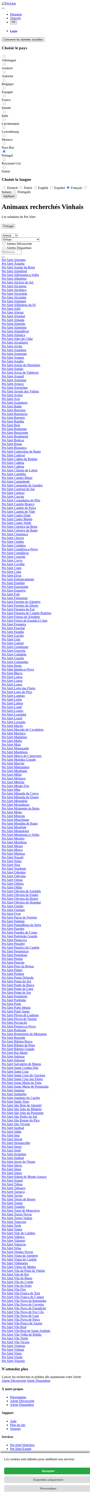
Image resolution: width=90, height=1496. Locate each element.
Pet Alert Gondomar (15, 647)
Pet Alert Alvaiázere (15, 342)
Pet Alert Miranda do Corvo (20, 793)
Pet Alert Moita (12, 812)
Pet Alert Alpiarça (13, 335)
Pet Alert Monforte (14, 827)
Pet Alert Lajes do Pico (17, 692)
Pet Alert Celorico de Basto (20, 530)
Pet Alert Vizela (12, 1357)
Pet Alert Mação (12, 726)
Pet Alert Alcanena (14, 286)
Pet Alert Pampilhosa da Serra (21, 925)
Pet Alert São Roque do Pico (21, 1120)
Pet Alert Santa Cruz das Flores (22, 1079)
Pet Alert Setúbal (13, 1158)
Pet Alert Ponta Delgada (17, 977)
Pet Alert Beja (11, 425)
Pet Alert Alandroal (14, 271)
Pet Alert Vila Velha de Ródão (21, 1334)
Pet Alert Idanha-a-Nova (18, 669)
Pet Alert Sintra (12, 1173)
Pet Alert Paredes (13, 928)
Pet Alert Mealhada (14, 771)
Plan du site (17, 1425)
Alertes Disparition (18, 248)
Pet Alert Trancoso (14, 1222)
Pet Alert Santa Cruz (15, 1071)
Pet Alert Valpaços (14, 1244)
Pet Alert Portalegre (14, 996)
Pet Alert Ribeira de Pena (18, 1045)
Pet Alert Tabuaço (13, 1188)
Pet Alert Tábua (12, 1184)
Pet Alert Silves (12, 1165)
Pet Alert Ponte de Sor (16, 992)
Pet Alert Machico (14, 733)
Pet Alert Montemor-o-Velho (20, 835)
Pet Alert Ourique (13, 910)
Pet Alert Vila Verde (15, 1338)
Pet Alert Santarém (14, 1094)
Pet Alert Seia (11, 1135)
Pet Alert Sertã (11, 1150)
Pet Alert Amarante (14, 354)
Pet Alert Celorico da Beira (19, 526)
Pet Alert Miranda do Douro (20, 797)
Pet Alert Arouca (13, 384)
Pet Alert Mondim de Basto (20, 823)
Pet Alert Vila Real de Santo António (26, 1331)
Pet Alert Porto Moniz (16, 1007)
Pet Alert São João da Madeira (22, 1109)
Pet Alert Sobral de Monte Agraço (24, 1176)
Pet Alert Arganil (13, 376)
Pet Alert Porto (11, 1004)
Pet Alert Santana (13, 1090)
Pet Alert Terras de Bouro (18, 1199)
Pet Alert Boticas (13, 440)
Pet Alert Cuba (11, 571)
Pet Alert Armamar (14, 380)
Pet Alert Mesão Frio (15, 786)
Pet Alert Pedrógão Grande (19, 936)
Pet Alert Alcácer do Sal (17, 282)
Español (59, 188)
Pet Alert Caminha (14, 474)
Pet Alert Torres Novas (17, 1214)
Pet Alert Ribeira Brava (17, 1041)
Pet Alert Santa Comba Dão (20, 1067)
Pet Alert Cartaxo (13, 493)
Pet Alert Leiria (12, 699)
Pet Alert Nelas (12, 861)
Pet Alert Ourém (12, 906)
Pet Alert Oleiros (13, 883)
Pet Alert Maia (11, 744)
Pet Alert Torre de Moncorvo (21, 1210)
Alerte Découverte (14, 1380)
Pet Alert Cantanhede (16, 481)
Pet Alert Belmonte (14, 429)
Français (76, 188)
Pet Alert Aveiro (12, 395)
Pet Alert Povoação (14, 1022)
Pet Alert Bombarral (15, 436)
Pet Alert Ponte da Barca (18, 985)
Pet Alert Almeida (13, 323)
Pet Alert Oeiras (12, 880)
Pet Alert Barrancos (14, 414)
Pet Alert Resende (13, 1037)
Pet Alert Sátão (11, 1131)
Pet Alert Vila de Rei (15, 1274)
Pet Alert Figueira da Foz (18, 609)
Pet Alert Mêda (12, 774)
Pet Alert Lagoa (12, 677)
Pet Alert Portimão (14, 1000)
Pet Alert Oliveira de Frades (20, 895)
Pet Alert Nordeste (14, 868)
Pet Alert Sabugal (13, 1060)
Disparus (16, 14)
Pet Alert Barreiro (13, 417)
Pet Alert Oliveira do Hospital (21, 902)
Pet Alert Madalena (14, 737)
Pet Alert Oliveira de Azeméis (21, 891)
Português (24, 192)
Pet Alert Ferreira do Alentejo (21, 602)
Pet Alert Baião (12, 406)
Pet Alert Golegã (13, 643)
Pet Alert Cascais (13, 496)
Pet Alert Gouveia (13, 650)
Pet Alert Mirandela (14, 801)
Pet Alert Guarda (13, 658)
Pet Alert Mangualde (15, 748)
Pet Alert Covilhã (13, 564)
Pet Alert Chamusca (15, 534)
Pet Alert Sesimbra (14, 1154)
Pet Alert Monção (13, 816)
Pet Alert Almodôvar (15, 331)
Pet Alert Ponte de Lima (17, 989)
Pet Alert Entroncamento (18, 579)
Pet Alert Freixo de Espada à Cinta (24, 620)
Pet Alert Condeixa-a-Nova (20, 549)
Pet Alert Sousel (12, 1180)
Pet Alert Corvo (12, 560)
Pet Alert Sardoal (13, 1128)
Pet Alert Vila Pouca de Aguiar (22, 1323)
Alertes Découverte (19, 244)
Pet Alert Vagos (12, 1229)
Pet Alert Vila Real (14, 1327)
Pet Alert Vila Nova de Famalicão (24, 1308)
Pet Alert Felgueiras (15, 598)
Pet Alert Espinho (13, 583)
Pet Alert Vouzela (13, 1361)
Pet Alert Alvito (12, 346)
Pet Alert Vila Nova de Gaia (20, 1316)
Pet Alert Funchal (13, 628)
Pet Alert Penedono (14, 955)
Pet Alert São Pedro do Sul (19, 1116)
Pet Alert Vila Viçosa (15, 1342)
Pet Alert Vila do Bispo (17, 1278)
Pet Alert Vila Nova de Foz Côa (23, 1312)
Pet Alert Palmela (13, 921)
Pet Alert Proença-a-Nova (19, 1026)
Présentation (18, 1397)
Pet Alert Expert (20, 1448)
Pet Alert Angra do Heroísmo (21, 365)
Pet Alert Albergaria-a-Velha (20, 275)
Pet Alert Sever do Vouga (18, 1161)
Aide (13, 1421)
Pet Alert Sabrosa (13, 1056)
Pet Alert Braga (12, 444)
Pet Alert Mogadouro (16, 804)
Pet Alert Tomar (12, 1203)
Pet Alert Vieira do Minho (19, 1267)
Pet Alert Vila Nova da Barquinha (24, 1300)
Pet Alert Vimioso (13, 1346)
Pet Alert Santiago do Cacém (21, 1098)
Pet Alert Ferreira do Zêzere (20, 605)
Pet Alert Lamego (13, 695)
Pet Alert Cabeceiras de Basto (21, 451)
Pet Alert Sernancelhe (16, 1143)
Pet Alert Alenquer (14, 301)
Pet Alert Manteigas (15, 752)
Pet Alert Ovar (11, 913)
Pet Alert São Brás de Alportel (21, 1105)
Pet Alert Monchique (15, 819)
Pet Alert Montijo (13, 838)
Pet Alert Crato (11, 568)
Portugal (8, 226)
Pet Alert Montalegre (15, 831)
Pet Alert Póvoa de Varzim (19, 1019)
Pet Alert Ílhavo (12, 673)
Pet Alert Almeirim (14, 327)
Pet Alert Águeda (13, 263)
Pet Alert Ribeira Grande (18, 1049)
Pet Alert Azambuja (14, 402)
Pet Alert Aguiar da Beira (18, 267)
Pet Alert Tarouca (13, 1192)
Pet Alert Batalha (13, 421)
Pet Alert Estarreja (14, 590)
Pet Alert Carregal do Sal (18, 489)
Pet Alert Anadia (12, 361)
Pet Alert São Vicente (16, 1124)
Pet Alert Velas (11, 1248)
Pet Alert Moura (12, 846)
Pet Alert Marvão (13, 763)
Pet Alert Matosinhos (15, 767)
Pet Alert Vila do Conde (17, 1282)
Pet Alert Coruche (13, 556)
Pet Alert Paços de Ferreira (19, 917)
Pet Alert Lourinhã (14, 714)
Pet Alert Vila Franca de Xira (21, 1293)
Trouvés (15, 18)
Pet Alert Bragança (14, 447)
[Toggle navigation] (3, 8)
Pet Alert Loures (12, 711)
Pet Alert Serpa (12, 1146)
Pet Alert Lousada (13, 722)
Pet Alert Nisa (11, 865)
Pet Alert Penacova (14, 940)
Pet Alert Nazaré (12, 857)
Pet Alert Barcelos (14, 410)
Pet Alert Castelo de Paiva (19, 508)
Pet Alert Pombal (13, 974)
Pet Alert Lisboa (12, 703)
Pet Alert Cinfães (13, 541)
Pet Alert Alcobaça (14, 290)
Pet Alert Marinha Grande (19, 759)
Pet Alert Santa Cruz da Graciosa (23, 1075)
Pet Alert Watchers (22, 1445)
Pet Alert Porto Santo (16, 1011)
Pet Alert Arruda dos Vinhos (20, 391)
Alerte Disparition (38, 1380)
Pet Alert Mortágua (14, 842)
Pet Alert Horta (12, 665)
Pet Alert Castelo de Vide (18, 511)
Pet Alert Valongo (13, 1240)
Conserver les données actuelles (23, 39)
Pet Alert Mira (11, 789)
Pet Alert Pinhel (12, 970)
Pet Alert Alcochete (14, 293)
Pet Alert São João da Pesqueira (23, 1113)
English (43, 188)
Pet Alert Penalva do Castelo (20, 947)
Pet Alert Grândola (14, 654)
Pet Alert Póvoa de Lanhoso (20, 1015)
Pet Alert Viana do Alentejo (20, 1255)
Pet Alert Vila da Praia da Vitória (23, 1270)
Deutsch (12, 188)
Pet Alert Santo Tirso (15, 1101)
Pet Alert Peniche (13, 962)
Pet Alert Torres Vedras (17, 1218)
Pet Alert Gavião (13, 635)
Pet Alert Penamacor (15, 951)
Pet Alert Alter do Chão (17, 338)
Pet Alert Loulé (12, 707)
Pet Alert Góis (11, 639)
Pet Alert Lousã (12, 718)
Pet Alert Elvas (11, 575)
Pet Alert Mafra (12, 741)
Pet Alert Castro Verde (16, 523)
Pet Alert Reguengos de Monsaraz (24, 1034)
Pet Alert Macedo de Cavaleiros (23, 729)
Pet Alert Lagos (12, 684)
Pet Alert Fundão (13, 632)
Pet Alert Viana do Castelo (19, 1259)
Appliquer (9, 196)
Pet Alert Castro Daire (16, 515)
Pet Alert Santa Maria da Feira (21, 1083)
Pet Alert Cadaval (13, 455)
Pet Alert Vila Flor (14, 1289)
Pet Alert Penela (12, 959)
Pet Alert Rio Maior (15, 1052)
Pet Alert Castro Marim (17, 519)
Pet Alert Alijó (11, 308)
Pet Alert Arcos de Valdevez (20, 372)
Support (15, 1428)
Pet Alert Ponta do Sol (16, 981)
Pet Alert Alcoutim (14, 297)
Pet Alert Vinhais (13, 1349)
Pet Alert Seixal (12, 1139)
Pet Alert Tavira (12, 1195)
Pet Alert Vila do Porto (17, 1285)
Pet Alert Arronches (15, 387)
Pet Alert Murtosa (13, 853)
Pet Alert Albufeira (14, 278)
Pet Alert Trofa (11, 1225)
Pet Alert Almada (13, 320)
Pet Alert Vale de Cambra (18, 1233)
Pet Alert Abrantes (14, 260)
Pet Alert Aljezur (13, 312)
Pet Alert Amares (13, 357)
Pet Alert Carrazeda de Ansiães (22, 485)
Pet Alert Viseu (12, 1353)
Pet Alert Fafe (11, 594)
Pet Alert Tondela (13, 1207)
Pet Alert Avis (11, 399)
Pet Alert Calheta (13, 462)
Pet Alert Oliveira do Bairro (20, 898)
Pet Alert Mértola (13, 782)
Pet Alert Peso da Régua (18, 966)
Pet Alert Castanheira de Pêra (21, 500)
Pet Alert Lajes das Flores (18, 688)
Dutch (28, 188)
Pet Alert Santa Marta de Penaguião (25, 1086)
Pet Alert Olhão (12, 887)
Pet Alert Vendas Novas (17, 1252)
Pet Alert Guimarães (15, 662)
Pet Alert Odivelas (14, 876)
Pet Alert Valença (13, 1237)
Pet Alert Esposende (15, 587)
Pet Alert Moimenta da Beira (20, 808)
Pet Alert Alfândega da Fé (19, 305)
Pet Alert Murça (12, 850)
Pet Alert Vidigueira (15, 1263)
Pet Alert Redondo (14, 1030)
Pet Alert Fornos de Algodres (21, 617)
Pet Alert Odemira (14, 872)
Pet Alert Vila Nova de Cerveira (23, 1304)
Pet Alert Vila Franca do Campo (23, 1297)
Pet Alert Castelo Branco (18, 504)
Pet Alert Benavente (15, 432)
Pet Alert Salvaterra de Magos (21, 1064)
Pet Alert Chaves (13, 538)
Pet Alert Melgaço (14, 778)
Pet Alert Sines (11, 1169)
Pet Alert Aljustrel (13, 316)
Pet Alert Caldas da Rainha (19, 459)
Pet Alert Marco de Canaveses (21, 756)
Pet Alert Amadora (14, 350)
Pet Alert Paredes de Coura (19, 932)
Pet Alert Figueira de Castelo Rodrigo (26, 613)
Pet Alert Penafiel (13, 943)
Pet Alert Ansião (12, 369)
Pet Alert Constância (15, 553)
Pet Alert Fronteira (14, 624)
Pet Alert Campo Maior (17, 478)
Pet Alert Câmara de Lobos (19, 470)
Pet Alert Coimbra (14, 545)
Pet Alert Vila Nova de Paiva (21, 1319)
